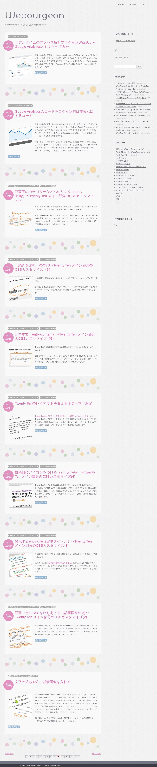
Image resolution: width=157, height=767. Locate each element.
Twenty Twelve (121, 158)
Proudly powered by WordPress (30, 765)
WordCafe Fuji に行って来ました (127, 133)
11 (63, 757)
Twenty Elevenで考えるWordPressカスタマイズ (133, 152)
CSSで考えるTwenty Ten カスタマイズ (23, 186)
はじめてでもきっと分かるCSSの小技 (23, 676)
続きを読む (39, 73)
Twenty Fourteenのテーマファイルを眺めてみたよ (134, 115)
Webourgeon (35, 15)
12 (67, 757)
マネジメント (120, 193)
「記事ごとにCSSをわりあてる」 (60, 563)
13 (71, 757)
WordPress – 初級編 (48, 186)
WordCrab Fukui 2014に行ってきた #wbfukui (132, 121)
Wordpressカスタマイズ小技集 (20, 105)
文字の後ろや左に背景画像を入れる (43, 682)
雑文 (117, 202)
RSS (145, 4)
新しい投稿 (96, 754)
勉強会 (118, 196)
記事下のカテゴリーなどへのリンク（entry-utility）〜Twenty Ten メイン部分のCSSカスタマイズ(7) (54, 196)
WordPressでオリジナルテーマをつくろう (131, 167)
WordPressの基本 (122, 181)
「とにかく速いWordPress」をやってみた (131, 98)
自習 (117, 199)
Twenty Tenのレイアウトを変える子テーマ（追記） (55, 403)
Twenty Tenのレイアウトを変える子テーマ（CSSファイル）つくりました (63, 416)
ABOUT (134, 4)
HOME (122, 4)
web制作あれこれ (122, 161)
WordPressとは (121, 173)
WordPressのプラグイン (17, 36)
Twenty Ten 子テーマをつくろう (127, 155)
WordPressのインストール (125, 176)
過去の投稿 (9, 754)
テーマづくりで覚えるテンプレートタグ (130, 190)
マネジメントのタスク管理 (125, 41)
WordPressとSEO (122, 170)
